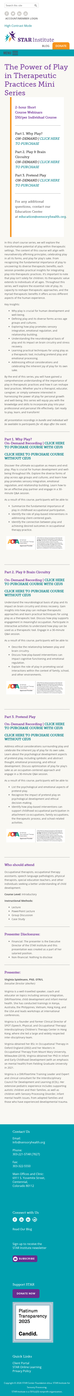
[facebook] (6, 15)
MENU (11, 53)
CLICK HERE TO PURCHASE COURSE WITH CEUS (34, 445)
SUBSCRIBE (27, 1258)
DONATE (61, 46)
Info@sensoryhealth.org (29, 1142)
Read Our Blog (22, 1229)
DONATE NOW (26, 1293)
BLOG (45, 46)
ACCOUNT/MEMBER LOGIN (21, 18)
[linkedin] (19, 15)
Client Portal (21, 1363)
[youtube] (25, 15)
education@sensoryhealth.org (42, 217)
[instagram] (35, 1219)
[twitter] (13, 15)
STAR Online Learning (27, 1367)
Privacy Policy (22, 1371)
